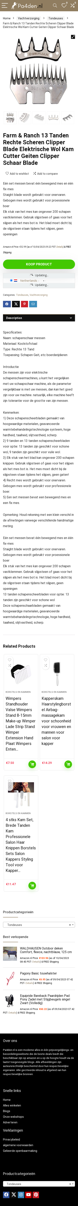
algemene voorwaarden (18, 1145)
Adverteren (10, 1122)
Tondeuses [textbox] (38, 925)
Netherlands (28, 280)
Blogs (6, 1111)
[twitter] (13, 1195)
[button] (73, 37)
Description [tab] (14, 318)
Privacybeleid (11, 1139)
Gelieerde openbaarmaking (20, 1150)
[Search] (55, 5)
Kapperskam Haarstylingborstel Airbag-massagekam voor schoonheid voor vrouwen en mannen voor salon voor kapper (56, 721)
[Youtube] (28, 1195)
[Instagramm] (21, 1195)
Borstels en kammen (18, 692)
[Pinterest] (36, 1195)
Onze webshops (13, 1116)
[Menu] (5, 5)
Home (7, 18)
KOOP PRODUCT (39, 264)
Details (59, 246)
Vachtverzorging (28, 18)
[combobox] (39, 925)
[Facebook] (6, 1195)
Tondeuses (55, 18)
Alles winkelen (12, 1105)
